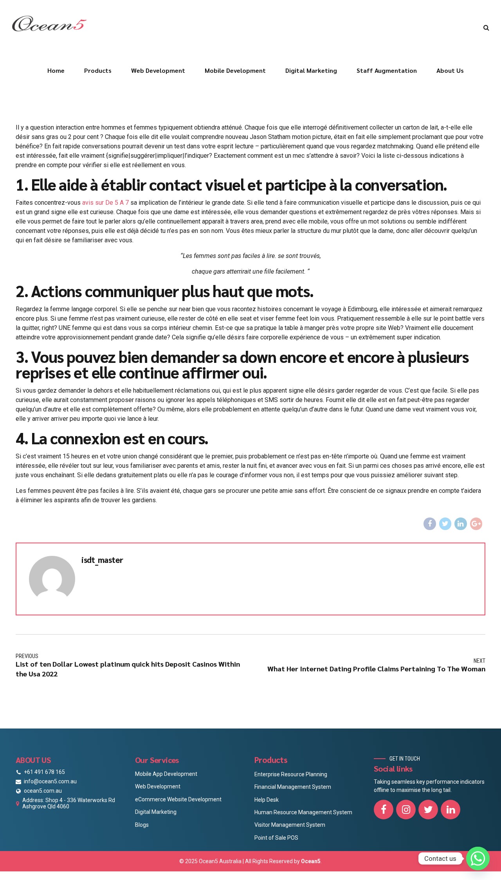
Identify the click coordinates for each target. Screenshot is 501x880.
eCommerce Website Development (178, 799)
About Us (450, 70)
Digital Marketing (311, 70)
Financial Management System (292, 787)
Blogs (142, 825)
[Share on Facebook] (430, 524)
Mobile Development (235, 70)
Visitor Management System (289, 825)
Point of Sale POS (276, 838)
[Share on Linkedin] (460, 524)
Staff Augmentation (387, 70)
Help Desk (266, 800)
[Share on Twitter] (445, 524)
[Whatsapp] (478, 858)
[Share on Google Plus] (476, 524)
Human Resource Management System (303, 812)
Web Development (158, 70)
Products (98, 70)
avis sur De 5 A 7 (105, 202)
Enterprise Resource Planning (290, 774)
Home (56, 70)
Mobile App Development (166, 774)
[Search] (486, 27)
